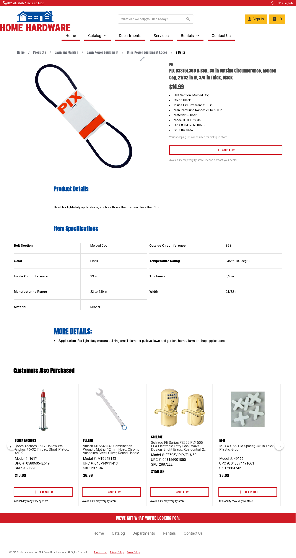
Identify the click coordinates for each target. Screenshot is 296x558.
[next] (279, 445)
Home (70, 35)
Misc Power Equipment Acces (147, 52)
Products (39, 52)
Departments (130, 35)
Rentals (187, 35)
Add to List (228, 150)
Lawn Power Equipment (103, 52)
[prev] (11, 445)
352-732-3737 (15, 3)
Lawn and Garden (66, 52)
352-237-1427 (35, 3)
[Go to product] (43, 409)
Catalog (118, 533)
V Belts (180, 52)
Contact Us (221, 35)
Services (161, 35)
